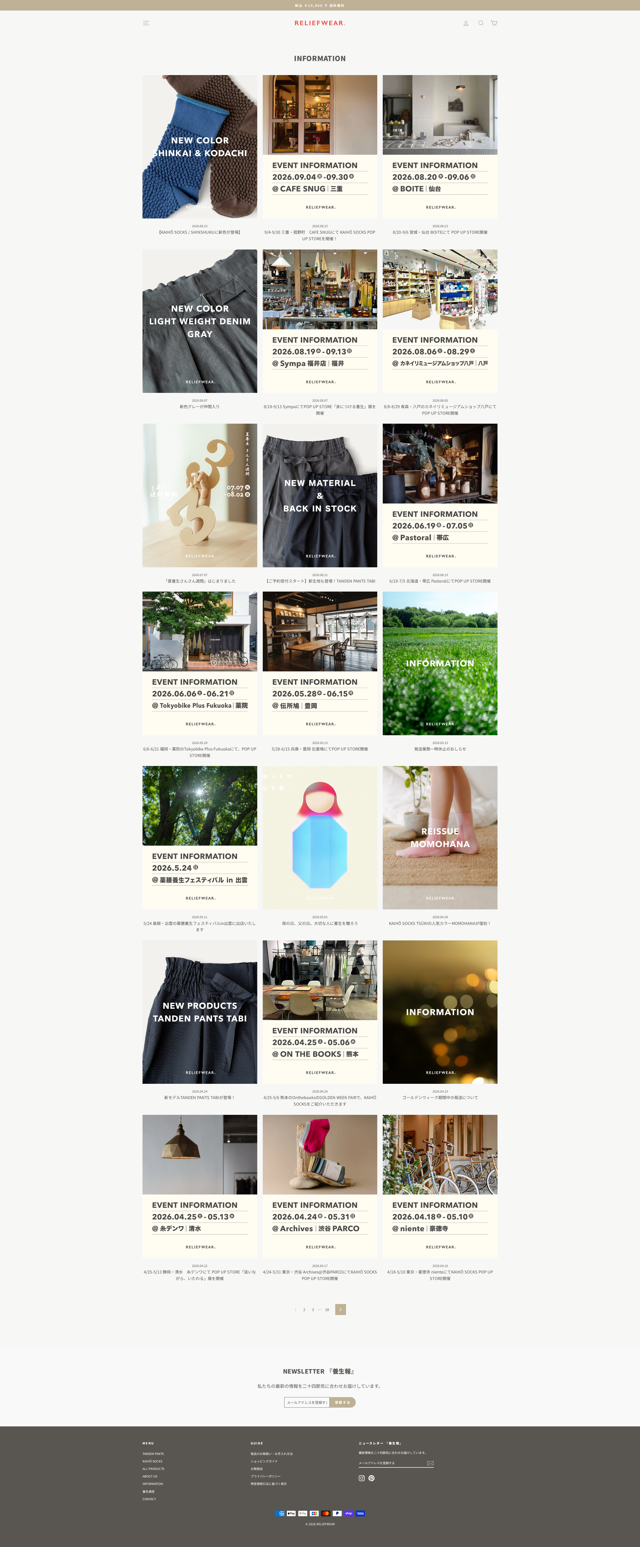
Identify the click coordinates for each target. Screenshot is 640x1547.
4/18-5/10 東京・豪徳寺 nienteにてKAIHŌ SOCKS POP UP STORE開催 (440, 1275)
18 (327, 1309)
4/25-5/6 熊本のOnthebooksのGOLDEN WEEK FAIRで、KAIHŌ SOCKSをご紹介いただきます (320, 1100)
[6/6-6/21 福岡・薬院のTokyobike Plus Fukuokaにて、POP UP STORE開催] (199, 663)
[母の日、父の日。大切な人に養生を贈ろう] (320, 837)
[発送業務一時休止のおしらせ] (440, 663)
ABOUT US (149, 1476)
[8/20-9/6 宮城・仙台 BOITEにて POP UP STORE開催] (440, 146)
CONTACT (149, 1499)
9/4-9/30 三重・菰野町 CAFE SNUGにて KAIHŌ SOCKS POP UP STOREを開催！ (319, 235)
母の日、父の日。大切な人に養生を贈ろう (320, 923)
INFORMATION (152, 1483)
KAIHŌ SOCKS (152, 1461)
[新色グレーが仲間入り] (199, 321)
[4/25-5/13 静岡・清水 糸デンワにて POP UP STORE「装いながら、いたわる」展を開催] (199, 1186)
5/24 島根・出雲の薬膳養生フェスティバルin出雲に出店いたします (200, 926)
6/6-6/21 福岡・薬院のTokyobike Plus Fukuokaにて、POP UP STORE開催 (199, 752)
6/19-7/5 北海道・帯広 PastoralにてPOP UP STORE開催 (440, 581)
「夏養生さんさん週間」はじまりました (200, 581)
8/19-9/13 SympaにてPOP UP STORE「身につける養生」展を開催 (320, 409)
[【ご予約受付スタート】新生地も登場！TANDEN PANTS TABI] (320, 495)
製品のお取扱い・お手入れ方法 (272, 1453)
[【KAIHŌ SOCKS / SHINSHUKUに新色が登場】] (199, 146)
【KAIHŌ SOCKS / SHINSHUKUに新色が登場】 (199, 232)
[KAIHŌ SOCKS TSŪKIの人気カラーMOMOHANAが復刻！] (440, 837)
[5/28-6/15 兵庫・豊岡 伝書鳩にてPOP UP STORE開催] (320, 663)
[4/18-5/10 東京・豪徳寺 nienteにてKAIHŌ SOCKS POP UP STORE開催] (440, 1186)
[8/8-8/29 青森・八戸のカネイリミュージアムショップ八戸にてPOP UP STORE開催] (440, 321)
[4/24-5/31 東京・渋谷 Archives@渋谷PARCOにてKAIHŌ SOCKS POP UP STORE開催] (320, 1186)
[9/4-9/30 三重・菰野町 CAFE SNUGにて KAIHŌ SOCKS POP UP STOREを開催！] (320, 146)
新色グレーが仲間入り (200, 406)
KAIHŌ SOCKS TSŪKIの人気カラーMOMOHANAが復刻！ (440, 923)
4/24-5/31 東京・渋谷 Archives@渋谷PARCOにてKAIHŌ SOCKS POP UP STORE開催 (320, 1275)
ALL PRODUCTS (153, 1468)
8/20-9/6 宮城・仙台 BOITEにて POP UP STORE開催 (440, 232)
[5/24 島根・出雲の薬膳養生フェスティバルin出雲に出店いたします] (199, 837)
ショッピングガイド (264, 1461)
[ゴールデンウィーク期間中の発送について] (440, 1012)
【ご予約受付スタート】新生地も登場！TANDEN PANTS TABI (320, 581)
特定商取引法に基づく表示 (269, 1483)
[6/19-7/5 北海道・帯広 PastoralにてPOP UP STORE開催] (440, 495)
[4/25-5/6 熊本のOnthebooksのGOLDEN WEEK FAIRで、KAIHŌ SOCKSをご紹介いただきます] (320, 1012)
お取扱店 (257, 1468)
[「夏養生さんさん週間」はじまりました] (199, 495)
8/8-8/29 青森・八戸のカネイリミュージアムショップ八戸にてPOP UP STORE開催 (440, 409)
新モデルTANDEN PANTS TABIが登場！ (199, 1097)
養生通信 (148, 1491)
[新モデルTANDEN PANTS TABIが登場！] (199, 1012)
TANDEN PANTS (153, 1453)
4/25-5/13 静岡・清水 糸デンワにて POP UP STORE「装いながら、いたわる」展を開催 (200, 1275)
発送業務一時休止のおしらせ (440, 749)
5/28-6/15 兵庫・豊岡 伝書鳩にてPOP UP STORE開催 (320, 749)
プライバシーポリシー (266, 1476)
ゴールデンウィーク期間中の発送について (440, 1097)
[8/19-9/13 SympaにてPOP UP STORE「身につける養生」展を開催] (320, 321)
